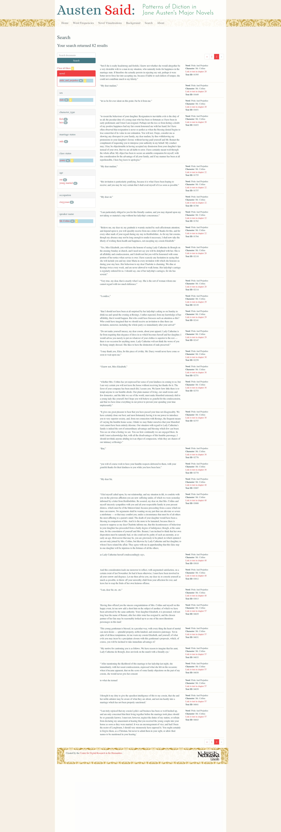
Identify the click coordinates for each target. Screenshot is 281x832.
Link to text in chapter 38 (196, 372)
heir (61, 122)
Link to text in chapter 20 (196, 71)
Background (133, 23)
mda (61, 141)
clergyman (64, 201)
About (160, 23)
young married (66, 182)
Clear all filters (65, 68)
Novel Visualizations (110, 23)
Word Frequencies (83, 23)
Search (149, 23)
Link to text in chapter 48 (196, 484)
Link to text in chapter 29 (196, 301)
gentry (62, 160)
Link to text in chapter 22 (196, 172)
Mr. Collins (64, 220)
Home (64, 23)
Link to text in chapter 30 (196, 357)
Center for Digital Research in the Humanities (101, 752)
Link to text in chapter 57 (196, 611)
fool (61, 118)
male (61, 99)
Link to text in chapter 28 (196, 253)
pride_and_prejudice (68, 80)
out (60, 179)
